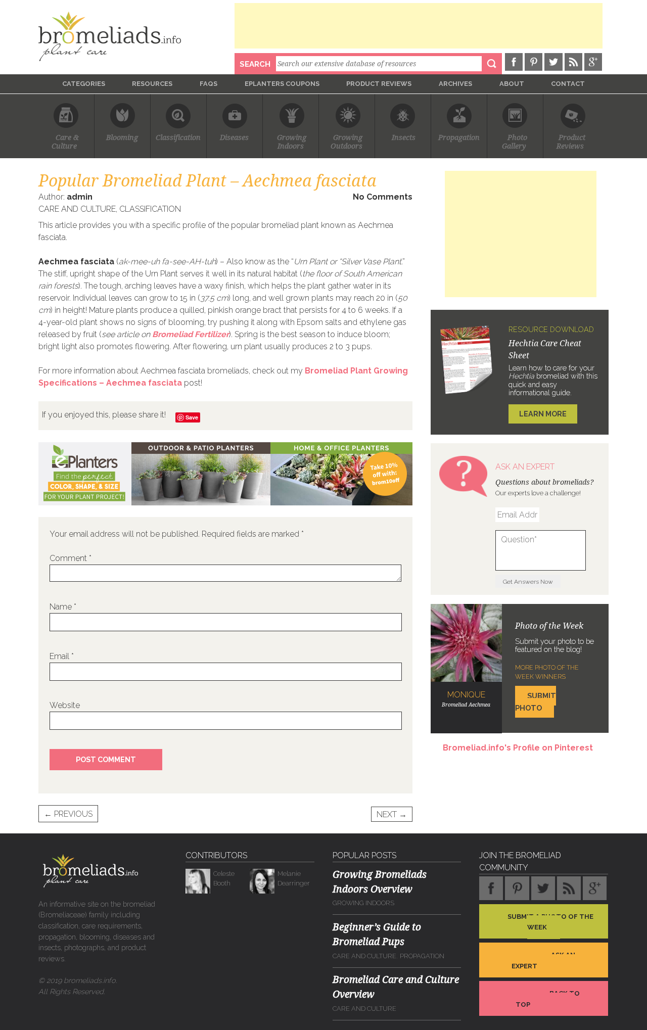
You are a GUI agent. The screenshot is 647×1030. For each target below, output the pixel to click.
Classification (178, 138)
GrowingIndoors (291, 142)
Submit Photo (535, 701)
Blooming (122, 138)
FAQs (208, 83)
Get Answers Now (528, 581)
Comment (70, 558)
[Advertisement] (419, 26)
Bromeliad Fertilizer (190, 334)
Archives (455, 83)
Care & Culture (66, 142)
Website (65, 705)
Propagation (459, 138)
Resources (152, 83)
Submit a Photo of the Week (550, 921)
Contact (568, 83)
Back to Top (548, 999)
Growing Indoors (363, 903)
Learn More (543, 413)
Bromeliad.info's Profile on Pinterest (518, 748)
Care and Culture (77, 209)
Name (63, 607)
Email (62, 656)
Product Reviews (378, 83)
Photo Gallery (515, 142)
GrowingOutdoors (346, 142)
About (511, 83)
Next (392, 814)
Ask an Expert (543, 960)
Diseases (234, 138)
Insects (403, 138)
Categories (83, 83)
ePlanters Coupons (282, 83)
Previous (68, 814)
